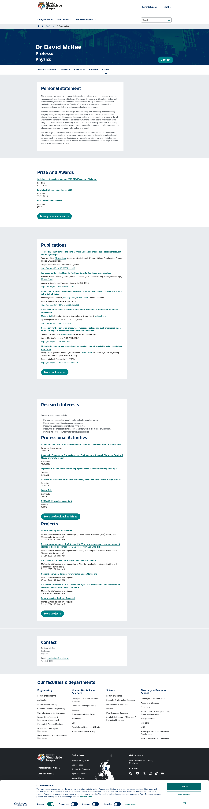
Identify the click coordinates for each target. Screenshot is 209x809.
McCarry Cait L (69, 297)
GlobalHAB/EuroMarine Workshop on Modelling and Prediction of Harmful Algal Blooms (81, 479)
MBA (143, 727)
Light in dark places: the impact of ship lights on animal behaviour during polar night (79, 469)
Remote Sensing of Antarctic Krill (56, 531)
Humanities (76, 718)
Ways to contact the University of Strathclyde (142, 761)
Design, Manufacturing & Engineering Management (48, 718)
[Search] (168, 20)
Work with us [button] (63, 19)
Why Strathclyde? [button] (84, 19)
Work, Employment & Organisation (155, 738)
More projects (52, 613)
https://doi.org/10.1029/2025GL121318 (58, 268)
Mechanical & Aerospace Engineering (47, 729)
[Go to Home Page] (38, 26)
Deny (184, 803)
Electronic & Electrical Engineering (51, 724)
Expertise (65, 69)
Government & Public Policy (83, 714)
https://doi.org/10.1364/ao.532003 (56, 342)
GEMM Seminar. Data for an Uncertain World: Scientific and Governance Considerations (81, 444)
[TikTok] (158, 773)
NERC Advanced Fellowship (49, 201)
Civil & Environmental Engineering (51, 713)
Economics (145, 707)
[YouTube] (139, 773)
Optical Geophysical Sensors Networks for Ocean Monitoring (69, 574)
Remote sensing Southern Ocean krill (58, 598)
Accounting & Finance (150, 703)
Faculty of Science (114, 696)
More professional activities (60, 516)
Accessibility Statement (81, 769)
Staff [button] (166, 7)
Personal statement (47, 69)
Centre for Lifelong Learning (84, 706)
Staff (48, 26)
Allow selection (184, 795)
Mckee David (86, 353)
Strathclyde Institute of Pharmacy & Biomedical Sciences (121, 718)
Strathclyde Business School (153, 699)
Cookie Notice (77, 765)
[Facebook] (132, 773)
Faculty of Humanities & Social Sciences (85, 700)
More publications (54, 372)
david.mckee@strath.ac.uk (58, 658)
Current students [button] (150, 7)
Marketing (145, 723)
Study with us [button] (43, 19)
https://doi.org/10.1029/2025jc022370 (57, 286)
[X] (145, 773)
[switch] (74, 804)
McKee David (60, 258)
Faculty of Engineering (46, 696)
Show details (130, 804)
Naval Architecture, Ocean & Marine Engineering (52, 736)
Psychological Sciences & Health (86, 727)
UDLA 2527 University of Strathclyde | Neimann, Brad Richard (68, 560)
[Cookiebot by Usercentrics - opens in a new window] (20, 804)
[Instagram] (152, 773)
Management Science (150, 718)
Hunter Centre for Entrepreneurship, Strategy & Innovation (156, 712)
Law (73, 723)
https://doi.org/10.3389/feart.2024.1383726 (59, 363)
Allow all (184, 787)
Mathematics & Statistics (117, 704)
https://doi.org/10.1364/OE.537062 (56, 323)
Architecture (42, 700)
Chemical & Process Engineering (51, 709)
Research (93, 69)
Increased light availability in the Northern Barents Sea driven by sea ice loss (76, 273)
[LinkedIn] (164, 773)
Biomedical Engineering (47, 704)
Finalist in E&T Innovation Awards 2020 (54, 190)
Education (76, 710)
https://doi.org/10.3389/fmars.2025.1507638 (60, 305)
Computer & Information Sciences (120, 700)
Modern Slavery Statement (78, 779)
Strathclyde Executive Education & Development (155, 732)
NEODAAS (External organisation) (56, 501)
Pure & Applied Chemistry (117, 713)
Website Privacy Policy (81, 760)
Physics (109, 709)
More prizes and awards (54, 216)
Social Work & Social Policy (83, 731)
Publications (79, 69)
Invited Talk (46, 490)
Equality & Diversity (79, 774)
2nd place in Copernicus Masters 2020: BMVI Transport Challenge (67, 179)
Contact (165, 59)
